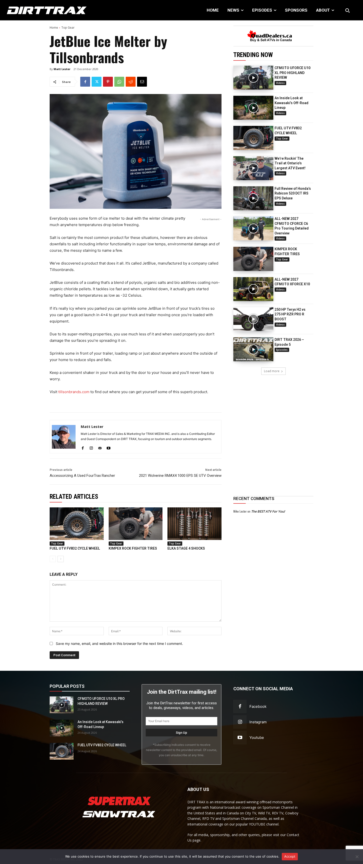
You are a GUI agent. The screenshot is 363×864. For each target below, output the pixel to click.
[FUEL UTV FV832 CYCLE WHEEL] (253, 138)
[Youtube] (108, 447)
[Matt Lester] (64, 436)
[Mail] (100, 447)
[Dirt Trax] (37, 10)
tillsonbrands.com (73, 391)
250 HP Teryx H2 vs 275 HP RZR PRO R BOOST (290, 314)
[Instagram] (91, 447)
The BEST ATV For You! (268, 511)
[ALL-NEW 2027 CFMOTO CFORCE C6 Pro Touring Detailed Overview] (253, 228)
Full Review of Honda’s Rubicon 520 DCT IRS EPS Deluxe (293, 193)
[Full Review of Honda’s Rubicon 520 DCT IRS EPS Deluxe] (253, 198)
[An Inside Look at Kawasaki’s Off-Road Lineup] (253, 108)
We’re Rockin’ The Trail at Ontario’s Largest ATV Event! (290, 163)
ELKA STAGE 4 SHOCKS (186, 548)
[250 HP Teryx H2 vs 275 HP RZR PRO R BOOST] (253, 319)
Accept (290, 856)
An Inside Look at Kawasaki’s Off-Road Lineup (291, 103)
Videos (280, 83)
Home (54, 27)
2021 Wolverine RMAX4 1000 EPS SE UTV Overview (180, 475)
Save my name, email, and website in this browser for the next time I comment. (119, 643)
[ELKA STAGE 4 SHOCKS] (194, 523)
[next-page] (61, 559)
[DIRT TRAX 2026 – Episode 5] (253, 349)
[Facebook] (85, 82)
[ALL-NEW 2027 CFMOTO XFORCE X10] (253, 289)
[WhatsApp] (119, 82)
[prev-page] (53, 559)
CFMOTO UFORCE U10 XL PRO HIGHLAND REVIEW (292, 72)
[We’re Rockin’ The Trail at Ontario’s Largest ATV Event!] (253, 168)
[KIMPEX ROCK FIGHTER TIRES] (253, 259)
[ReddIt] (131, 82)
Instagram (258, 722)
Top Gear (68, 27)
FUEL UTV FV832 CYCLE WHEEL (75, 548)
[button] (347, 10)
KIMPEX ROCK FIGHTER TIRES (133, 548)
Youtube (256, 737)
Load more (272, 371)
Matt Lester (62, 69)
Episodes (282, 349)
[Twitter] (96, 82)
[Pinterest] (108, 82)
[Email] (142, 82)
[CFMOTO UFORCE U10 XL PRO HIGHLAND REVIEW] (253, 78)
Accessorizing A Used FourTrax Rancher (82, 475)
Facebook (257, 706)
